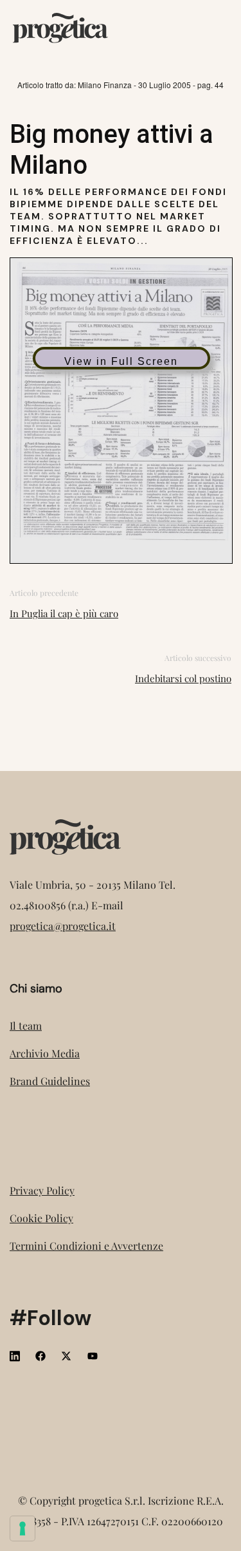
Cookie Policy (41, 1218)
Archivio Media (45, 1053)
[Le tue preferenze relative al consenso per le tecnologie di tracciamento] (22, 1528)
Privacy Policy (42, 1190)
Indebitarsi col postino (183, 678)
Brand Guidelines (50, 1081)
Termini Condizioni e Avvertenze (86, 1245)
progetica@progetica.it (63, 926)
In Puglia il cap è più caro (64, 613)
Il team (26, 1025)
